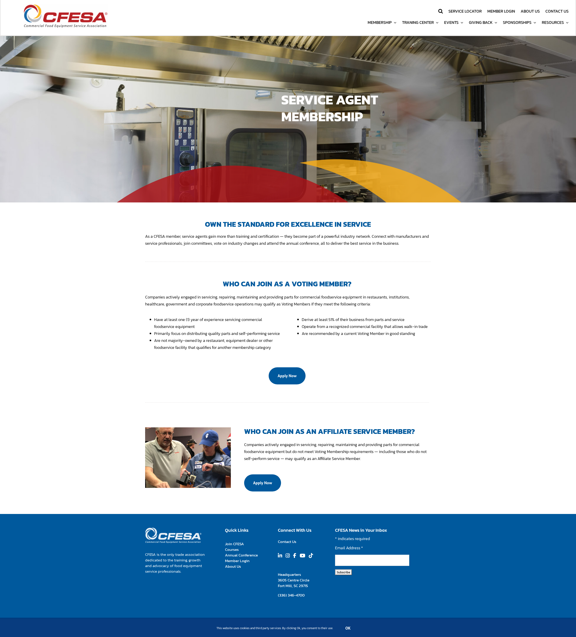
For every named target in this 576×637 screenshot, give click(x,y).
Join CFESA (234, 544)
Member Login (237, 561)
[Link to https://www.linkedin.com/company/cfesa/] (280, 555)
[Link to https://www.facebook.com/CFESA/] (294, 555)
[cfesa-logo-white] (173, 529)
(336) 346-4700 (291, 595)
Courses (232, 549)
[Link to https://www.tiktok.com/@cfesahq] (311, 555)
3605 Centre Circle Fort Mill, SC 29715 (293, 583)
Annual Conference (241, 555)
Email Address (349, 548)
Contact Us (287, 542)
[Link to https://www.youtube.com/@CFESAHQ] (302, 555)
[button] (440, 11)
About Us (233, 566)
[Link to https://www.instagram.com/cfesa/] (288, 555)
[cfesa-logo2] (65, 6)
